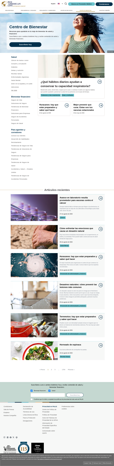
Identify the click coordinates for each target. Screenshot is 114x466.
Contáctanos (104, 4)
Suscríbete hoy (25, 44)
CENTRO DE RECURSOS (66, 10)
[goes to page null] (99, 82)
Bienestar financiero (40, 390)
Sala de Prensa (9, 409)
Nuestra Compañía (10, 415)
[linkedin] (8, 437)
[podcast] (17, 437)
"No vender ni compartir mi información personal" (49, 459)
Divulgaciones (27, 421)
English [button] (53, 3)
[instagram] (5, 437)
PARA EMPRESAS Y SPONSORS (28, 10)
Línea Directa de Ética (30, 415)
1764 (63, 369)
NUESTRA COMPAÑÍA (104, 10)
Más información (107, 463)
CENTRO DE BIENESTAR (85, 10)
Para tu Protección (29, 418)
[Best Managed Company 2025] (10, 450)
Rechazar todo (97, 463)
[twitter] (14, 437)
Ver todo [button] (14, 90)
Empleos (6, 412)
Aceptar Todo (87, 463)
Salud (53, 390)
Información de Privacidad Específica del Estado (49, 425)
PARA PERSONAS (9, 10)
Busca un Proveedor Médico (81, 4)
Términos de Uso (28, 412)
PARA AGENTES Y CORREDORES (47, 10)
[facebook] (11, 437)
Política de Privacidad (49, 415)
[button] (60, 4)
